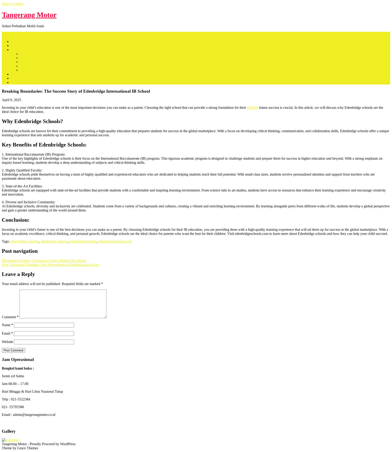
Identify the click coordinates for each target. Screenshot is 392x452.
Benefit (16, 74)
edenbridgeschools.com (115, 241)
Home (15, 41)
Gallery (16, 82)
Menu (6, 34)
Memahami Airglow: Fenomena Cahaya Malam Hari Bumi (44, 261)
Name (7, 325)
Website (252, 107)
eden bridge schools (24, 241)
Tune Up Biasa (31, 54)
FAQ (14, 78)
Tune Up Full (29, 66)
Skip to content (12, 4)
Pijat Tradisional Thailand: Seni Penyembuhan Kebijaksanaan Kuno (50, 265)
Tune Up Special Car (35, 62)
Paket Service (20, 50)
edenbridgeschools (83, 241)
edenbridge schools (54, 241)
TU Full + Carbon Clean (37, 70)
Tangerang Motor (29, 15)
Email (7, 333)
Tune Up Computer (34, 58)
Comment (10, 317)
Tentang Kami (21, 45)
